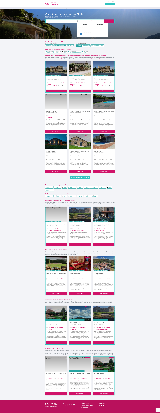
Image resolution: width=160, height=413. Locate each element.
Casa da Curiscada (75, 78)
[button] (108, 1)
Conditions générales (85, 403)
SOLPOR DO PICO (75, 322)
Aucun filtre (79, 45)
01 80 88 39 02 (69, 404)
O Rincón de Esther (51, 151)
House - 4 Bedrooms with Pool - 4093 (104, 111)
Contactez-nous (102, 403)
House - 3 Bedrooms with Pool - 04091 (56, 111)
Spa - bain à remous (95, 45)
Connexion (113, 1)
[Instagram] (100, 405)
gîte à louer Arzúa (73, 79)
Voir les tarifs (55, 131)
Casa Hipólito (97, 151)
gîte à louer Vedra (50, 79)
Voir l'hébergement (56, 90)
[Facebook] (101, 405)
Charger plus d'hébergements (79, 177)
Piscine (102, 45)
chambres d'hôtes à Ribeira (58, 58)
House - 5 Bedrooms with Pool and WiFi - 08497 (59, 224)
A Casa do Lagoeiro (51, 322)
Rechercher (109, 21)
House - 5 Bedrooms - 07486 (102, 224)
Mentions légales (84, 407)
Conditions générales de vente (87, 405)
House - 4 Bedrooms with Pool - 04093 (80, 111)
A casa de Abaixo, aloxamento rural (79, 151)
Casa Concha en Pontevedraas (78, 224)
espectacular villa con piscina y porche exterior (58, 273)
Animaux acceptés (86, 45)
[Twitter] (103, 405)
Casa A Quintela (98, 273)
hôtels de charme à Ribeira (97, 58)
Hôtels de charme (70, 45)
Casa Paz (48, 78)
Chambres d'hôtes (49, 45)
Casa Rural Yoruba (75, 273)
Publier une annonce (109, 3)
